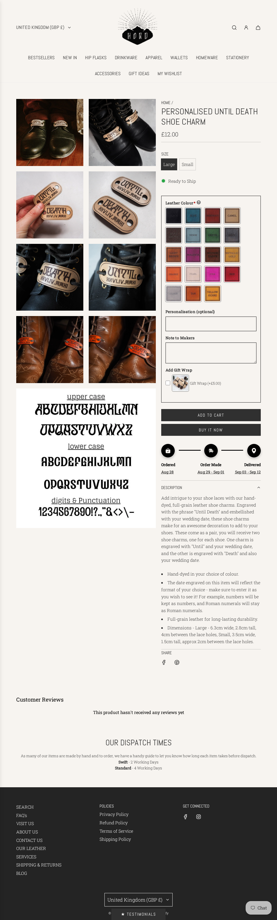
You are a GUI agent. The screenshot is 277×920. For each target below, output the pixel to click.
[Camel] (232, 216)
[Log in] (246, 28)
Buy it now (211, 430)
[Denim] (193, 235)
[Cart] (258, 28)
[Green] (213, 235)
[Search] (234, 28)
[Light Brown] (174, 255)
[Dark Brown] (174, 235)
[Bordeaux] (213, 216)
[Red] (232, 274)
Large (169, 164)
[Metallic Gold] (232, 255)
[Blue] (193, 216)
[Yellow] (213, 293)
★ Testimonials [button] (138, 914)
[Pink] (213, 274)
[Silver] (174, 293)
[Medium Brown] (213, 255)
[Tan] (193, 293)
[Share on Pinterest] (177, 663)
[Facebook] (186, 817)
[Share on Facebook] (164, 663)
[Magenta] (193, 255)
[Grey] (232, 235)
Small (187, 164)
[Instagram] (199, 817)
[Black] (174, 216)
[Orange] (174, 274)
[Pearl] (193, 274)
